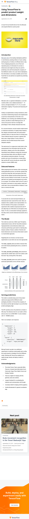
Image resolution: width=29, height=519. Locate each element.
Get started (14, 505)
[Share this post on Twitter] (26, 18)
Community (5, 405)
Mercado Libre (5, 58)
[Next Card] (14, 435)
